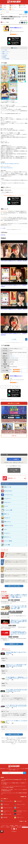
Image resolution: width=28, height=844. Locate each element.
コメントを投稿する (14, 459)
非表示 (15, 47)
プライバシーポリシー (23, 825)
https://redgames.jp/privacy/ (7, 167)
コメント (12, 9)
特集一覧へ (14, 435)
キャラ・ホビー (14, 7)
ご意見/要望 (11, 825)
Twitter (12, 828)
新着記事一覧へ (24, 796)
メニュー (1, 832)
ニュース (3, 386)
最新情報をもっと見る (14, 644)
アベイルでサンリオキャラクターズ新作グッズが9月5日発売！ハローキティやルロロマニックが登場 (15, 581)
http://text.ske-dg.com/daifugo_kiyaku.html (10, 163)
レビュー (8, 386)
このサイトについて (4, 825)
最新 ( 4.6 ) (16, 369)
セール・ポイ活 (23, 7)
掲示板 (17, 386)
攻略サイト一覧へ (23, 821)
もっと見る (3, 228)
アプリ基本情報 (5, 58)
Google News (9, 229)
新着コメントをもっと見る (14, 734)
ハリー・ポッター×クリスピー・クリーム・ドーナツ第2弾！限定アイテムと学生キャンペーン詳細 (15, 569)
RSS (16, 828)
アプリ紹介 (4, 50)
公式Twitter (4, 55)
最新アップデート (6, 51)
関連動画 (4, 57)
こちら (16, 462)
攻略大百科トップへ (12, 478)
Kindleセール (4, 9)
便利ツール (13, 5)
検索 (26, 12)
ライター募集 (25, 827)
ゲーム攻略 (4, 5)
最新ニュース (5, 53)
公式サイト (12, 355)
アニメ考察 (4, 7)
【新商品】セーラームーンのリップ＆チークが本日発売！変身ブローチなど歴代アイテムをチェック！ (15, 562)
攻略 (13, 386)
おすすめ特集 (23, 5)
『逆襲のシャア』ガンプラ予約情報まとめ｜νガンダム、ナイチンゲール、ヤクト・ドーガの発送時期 (15, 555)
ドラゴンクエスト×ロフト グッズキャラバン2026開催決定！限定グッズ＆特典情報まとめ (15, 575)
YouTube (14, 829)
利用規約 (16, 825)
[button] (5, 73)
